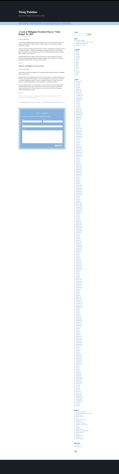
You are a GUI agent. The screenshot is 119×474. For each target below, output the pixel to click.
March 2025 (78, 108)
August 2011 (78, 364)
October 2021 (79, 172)
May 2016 (78, 275)
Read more (21, 63)
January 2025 (78, 111)
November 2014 (79, 303)
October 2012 (79, 342)
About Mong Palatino (23, 23)
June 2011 (78, 367)
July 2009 (78, 404)
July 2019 (78, 215)
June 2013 (78, 330)
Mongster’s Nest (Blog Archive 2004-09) (51, 23)
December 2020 (79, 188)
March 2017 (78, 259)
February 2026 (79, 90)
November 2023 (79, 133)
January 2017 (78, 262)
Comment (24, 129)
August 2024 (78, 119)
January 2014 (78, 319)
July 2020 (78, 196)
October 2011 (79, 361)
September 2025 (79, 98)
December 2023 (79, 131)
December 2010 (79, 377)
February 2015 (79, 298)
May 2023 (78, 142)
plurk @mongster (79, 432)
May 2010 (78, 388)
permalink (57, 96)
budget (41, 96)
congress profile (79, 415)
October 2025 (79, 97)
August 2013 (78, 327)
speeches (78, 71)
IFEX (77, 426)
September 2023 (79, 136)
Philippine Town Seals (66, 23)
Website (23, 124)
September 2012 (79, 344)
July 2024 (78, 120)
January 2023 (78, 149)
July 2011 (78, 366)
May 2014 (78, 312)
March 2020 (78, 202)
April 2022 (78, 163)
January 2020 (78, 205)
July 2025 (78, 101)
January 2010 (78, 394)
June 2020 (78, 197)
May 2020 (78, 199)
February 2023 (79, 147)
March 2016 (78, 278)
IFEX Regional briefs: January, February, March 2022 (54, 102)
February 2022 (79, 166)
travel (77, 73)
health (77, 64)
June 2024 (78, 122)
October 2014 (79, 304)
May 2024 (78, 123)
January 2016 (78, 281)
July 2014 (78, 309)
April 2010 (78, 389)
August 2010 (78, 383)
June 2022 (78, 160)
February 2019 (79, 223)
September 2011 (79, 363)
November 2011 (79, 360)
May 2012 (78, 350)
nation (34, 96)
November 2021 (79, 171)
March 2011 (78, 372)
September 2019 (79, 212)
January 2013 (78, 338)
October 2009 (79, 399)
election (77, 59)
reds (77, 70)
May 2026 (78, 86)
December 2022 (79, 150)
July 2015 (78, 290)
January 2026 (78, 92)
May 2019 (78, 218)
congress (78, 53)
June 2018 (78, 235)
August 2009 (78, 402)
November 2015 (79, 284)
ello (76, 418)
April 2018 (78, 238)
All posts (78, 445)
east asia (77, 54)
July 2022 (78, 158)
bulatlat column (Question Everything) (84, 413)
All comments (79, 446)
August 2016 (78, 270)
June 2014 (78, 311)
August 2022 (78, 157)
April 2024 (78, 125)
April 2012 (78, 352)
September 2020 (79, 193)
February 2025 (79, 109)
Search (76, 32)
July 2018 (78, 234)
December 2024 (79, 112)
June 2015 (78, 292)
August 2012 (78, 345)
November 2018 (79, 227)
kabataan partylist (79, 429)
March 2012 (78, 353)
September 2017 (79, 249)
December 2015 (79, 282)
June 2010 (78, 386)
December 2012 (79, 339)
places (77, 68)
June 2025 (78, 103)
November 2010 (79, 378)
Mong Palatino (28, 12)
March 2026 (78, 89)
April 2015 (78, 295)
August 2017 (78, 251)
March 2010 (78, 391)
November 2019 (79, 208)
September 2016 (79, 268)
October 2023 (79, 134)
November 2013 (79, 322)
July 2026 (78, 83)
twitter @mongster (80, 438)
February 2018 (79, 242)
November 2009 (79, 397)
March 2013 (78, 334)
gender (77, 60)
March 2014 (78, 315)
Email (44, 119)
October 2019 (79, 210)
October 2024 (79, 116)
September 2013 (79, 325)
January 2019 (78, 224)
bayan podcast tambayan (81, 412)
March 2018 (78, 240)
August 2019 (78, 213)
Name (23, 119)
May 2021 (78, 180)
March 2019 (78, 221)
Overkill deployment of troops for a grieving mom (29, 102)
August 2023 (78, 138)
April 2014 (78, 314)
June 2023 (78, 141)
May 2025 (78, 105)
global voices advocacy (80, 423)
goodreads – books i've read (81, 424)
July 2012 (78, 347)
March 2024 (78, 127)
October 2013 (79, 323)
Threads (77, 434)
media (77, 65)
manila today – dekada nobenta (82, 430)
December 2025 (79, 94)
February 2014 (79, 317)
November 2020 (79, 190)
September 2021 (79, 174)
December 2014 (79, 301)
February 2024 (79, 128)
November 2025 (79, 95)
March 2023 (78, 145)
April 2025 (78, 106)
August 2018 (78, 232)
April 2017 (78, 257)
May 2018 (78, 237)
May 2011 (78, 369)
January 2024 (78, 130)
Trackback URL (34, 97)
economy (30, 96)
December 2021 (79, 169)
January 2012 (78, 356)
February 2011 (79, 374)
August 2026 (78, 81)
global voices (78, 421)
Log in (77, 452)
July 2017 (78, 253)
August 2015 (78, 289)
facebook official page (80, 419)
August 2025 (78, 100)
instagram (78, 427)
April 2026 (78, 87)
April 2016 (78, 276)
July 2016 (78, 271)
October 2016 (79, 267)
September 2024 (79, 117)
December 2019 (79, 207)
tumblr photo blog (79, 435)
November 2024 (79, 114)
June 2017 (78, 254)
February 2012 (79, 355)
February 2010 (79, 393)
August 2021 (78, 175)
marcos (47, 96)
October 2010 (79, 380)
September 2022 (79, 155)
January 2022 (78, 168)
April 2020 (78, 201)
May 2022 (78, 161)
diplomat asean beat (80, 416)
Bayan (77, 51)
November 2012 (79, 341)
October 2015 (79, 286)
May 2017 (78, 256)
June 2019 (78, 216)
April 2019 (78, 219)
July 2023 (78, 139)
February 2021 (79, 185)
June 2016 (78, 273)
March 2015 (78, 297)
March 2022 (78, 164)
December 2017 (79, 245)
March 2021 (78, 183)
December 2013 (79, 320)
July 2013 (78, 328)
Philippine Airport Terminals (35, 23)
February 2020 (79, 204)
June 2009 (78, 405)
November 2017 (79, 246)
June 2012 (78, 349)
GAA (44, 96)
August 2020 (78, 194)
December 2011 (79, 358)
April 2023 (78, 144)
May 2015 (78, 293)
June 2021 (78, 179)
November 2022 (79, 152)
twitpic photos (79, 437)
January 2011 (78, 375)
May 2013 (78, 331)
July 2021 (78, 177)
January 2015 (78, 300)
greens (77, 62)
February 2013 (79, 336)
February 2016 (79, 279)
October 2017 (79, 248)
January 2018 (78, 243)
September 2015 (79, 287)
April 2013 (78, 333)
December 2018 (79, 226)
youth (77, 75)
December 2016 (79, 264)
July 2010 (78, 385)
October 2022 (79, 153)
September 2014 (79, 306)
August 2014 (78, 308)
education (78, 57)
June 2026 (78, 84)
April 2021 (78, 182)
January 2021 (78, 186)
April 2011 (78, 371)
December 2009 (79, 396)
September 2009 (79, 401)
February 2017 (79, 260)
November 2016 (79, 265)
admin (21, 36)
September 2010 (79, 382)
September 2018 (79, 230)
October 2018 (79, 229)
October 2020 (79, 191)
